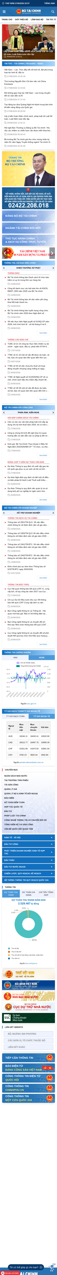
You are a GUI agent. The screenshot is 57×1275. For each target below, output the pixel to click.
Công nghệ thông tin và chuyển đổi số (25, 820)
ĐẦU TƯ (8, 811)
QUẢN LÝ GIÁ (10, 789)
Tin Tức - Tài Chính (14, 63)
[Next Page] (50, 42)
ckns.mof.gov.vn (31, 963)
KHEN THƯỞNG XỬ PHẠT (28, 268)
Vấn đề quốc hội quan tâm (18, 829)
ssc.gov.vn (31, 703)
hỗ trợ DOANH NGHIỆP (28, 513)
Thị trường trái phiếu (16, 780)
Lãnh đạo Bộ (37, 20)
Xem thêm (43, 333)
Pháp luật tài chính (15, 816)
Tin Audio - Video (34, 63)
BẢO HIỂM (9, 798)
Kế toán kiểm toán (14, 802)
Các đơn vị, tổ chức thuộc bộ (26, 1040)
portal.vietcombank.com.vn (31, 762)
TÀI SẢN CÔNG (11, 785)
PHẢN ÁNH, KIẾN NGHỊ (28, 412)
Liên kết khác (16, 1047)
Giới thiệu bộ (21, 20)
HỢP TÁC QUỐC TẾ (13, 807)
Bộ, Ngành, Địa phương (22, 1034)
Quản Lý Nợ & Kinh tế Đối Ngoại (21, 793)
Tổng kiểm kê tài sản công (18, 824)
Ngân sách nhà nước (15, 776)
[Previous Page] (6, 42)
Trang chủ (7, 20)
